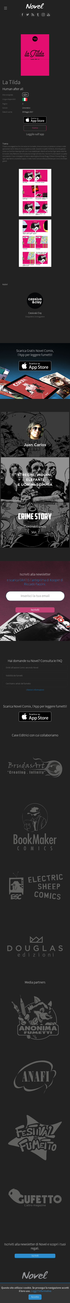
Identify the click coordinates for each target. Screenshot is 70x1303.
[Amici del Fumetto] (35, 1105)
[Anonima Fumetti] (35, 1045)
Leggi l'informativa (41, 1291)
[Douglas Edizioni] (35, 974)
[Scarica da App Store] (35, 717)
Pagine (4, 104)
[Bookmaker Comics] (35, 855)
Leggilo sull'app (35, 134)
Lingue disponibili (9, 99)
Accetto (35, 1297)
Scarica (35, 128)
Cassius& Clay (35, 313)
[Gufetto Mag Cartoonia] (35, 1225)
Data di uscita (7, 112)
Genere (4, 108)
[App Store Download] (35, 120)
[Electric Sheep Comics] (35, 914)
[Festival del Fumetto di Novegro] (35, 1165)
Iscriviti (35, 610)
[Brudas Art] (35, 794)
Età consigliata (7, 95)
